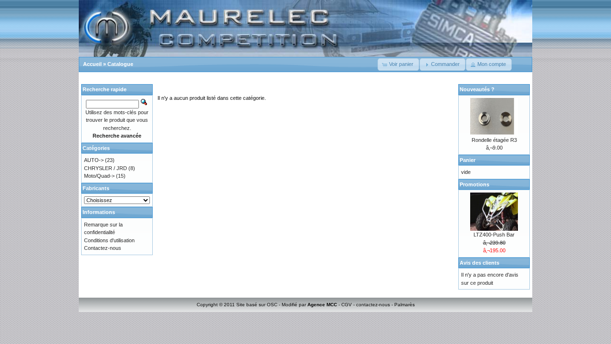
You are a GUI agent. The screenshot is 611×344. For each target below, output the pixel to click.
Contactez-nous (102, 248)
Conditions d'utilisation (109, 240)
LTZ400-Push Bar (494, 234)
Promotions (474, 184)
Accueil (92, 64)
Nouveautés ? (477, 89)
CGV (346, 304)
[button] (398, 64)
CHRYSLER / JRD (105, 168)
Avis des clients (479, 263)
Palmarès (404, 304)
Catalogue (120, 64)
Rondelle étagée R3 (494, 140)
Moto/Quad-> (99, 176)
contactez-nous (373, 304)
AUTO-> (94, 160)
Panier (467, 160)
